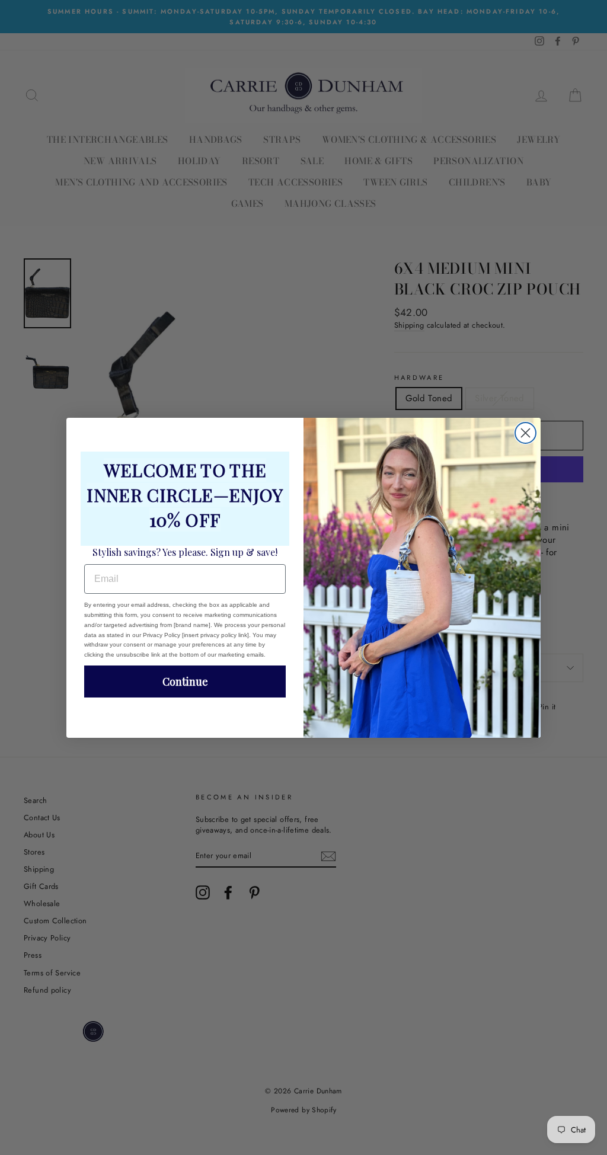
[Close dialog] (525, 433)
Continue (185, 681)
